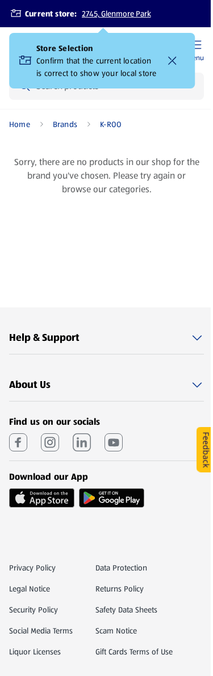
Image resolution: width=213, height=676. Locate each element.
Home (19, 124)
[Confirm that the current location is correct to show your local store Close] (172, 60)
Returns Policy (119, 588)
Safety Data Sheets (126, 609)
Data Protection (121, 567)
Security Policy (33, 609)
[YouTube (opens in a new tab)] (114, 442)
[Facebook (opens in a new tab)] (18, 442)
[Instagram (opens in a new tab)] (50, 442)
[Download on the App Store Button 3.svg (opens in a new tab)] (41, 498)
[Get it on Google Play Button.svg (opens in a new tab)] (111, 498)
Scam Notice (116, 630)
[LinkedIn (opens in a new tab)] (82, 442)
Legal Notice (29, 588)
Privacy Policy (32, 567)
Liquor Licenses (35, 651)
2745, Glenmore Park (116, 14)
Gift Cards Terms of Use (134, 651)
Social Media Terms (41, 630)
